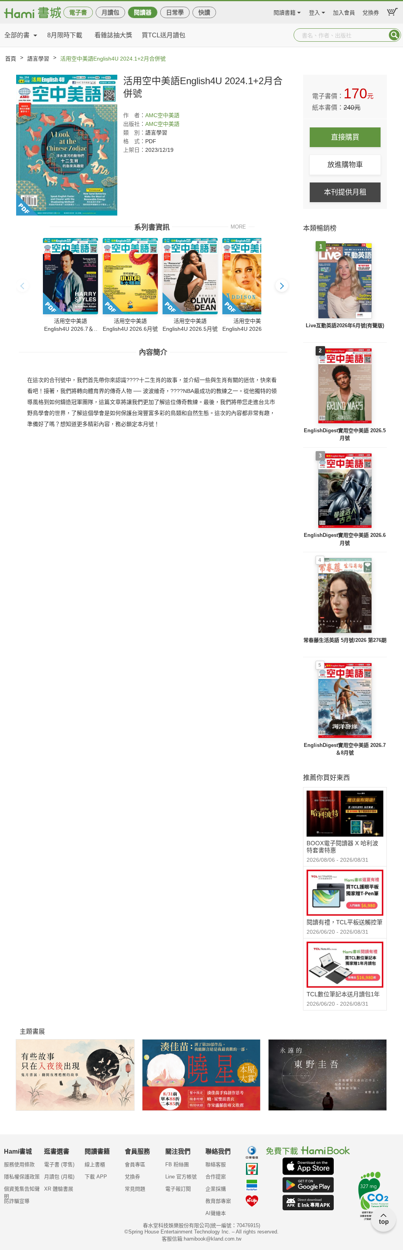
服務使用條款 (19, 1164)
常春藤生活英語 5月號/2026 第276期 (344, 640)
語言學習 (38, 58)
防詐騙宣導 (17, 1201)
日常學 (175, 12)
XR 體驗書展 (58, 1189)
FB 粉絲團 (177, 1164)
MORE (238, 226)
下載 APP (96, 1177)
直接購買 (345, 137)
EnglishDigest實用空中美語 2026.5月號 (345, 434)
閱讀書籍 (285, 11)
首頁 (10, 58)
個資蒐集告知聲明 (22, 1191)
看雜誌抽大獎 (113, 35)
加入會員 (344, 11)
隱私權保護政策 (22, 1177)
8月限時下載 (64, 35)
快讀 (204, 12)
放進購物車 (345, 165)
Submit (394, 35)
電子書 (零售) (59, 1164)
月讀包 (110, 12)
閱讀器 (143, 12)
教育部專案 (218, 1201)
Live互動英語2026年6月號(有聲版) (345, 325)
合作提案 (215, 1177)
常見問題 (135, 1189)
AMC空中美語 (162, 124)
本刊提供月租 (345, 192)
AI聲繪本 (215, 1213)
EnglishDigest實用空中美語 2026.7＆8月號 (345, 749)
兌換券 (370, 11)
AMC (151, 115)
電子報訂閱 (178, 1189)
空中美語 (168, 115)
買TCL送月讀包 (163, 35)
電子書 (78, 12)
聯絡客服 (215, 1164)
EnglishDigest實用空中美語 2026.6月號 (345, 539)
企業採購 (215, 1189)
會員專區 (135, 1164)
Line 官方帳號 (181, 1177)
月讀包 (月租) (59, 1177)
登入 (314, 11)
